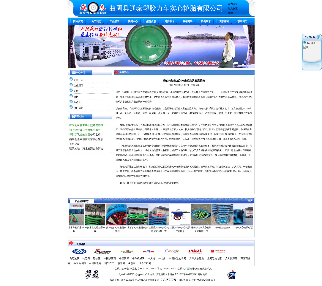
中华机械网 (138, 258)
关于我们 (96, 21)
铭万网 (86, 258)
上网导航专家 (214, 258)
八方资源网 (231, 258)
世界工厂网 (145, 263)
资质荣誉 (224, 21)
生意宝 (131, 263)
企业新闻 (78, 85)
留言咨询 (169, 21)
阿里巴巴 (109, 263)
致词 (76, 96)
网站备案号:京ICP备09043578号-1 (197, 280)
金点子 (77, 102)
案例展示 (206, 21)
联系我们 (242, 21)
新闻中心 (133, 21)
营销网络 (187, 21)
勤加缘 (96, 258)
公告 (76, 91)
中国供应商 (110, 258)
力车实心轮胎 (196, 258)
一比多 (162, 258)
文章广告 (78, 79)
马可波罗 (74, 258)
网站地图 (202, 274)
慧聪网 (121, 263)
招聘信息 (151, 21)
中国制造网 (95, 263)
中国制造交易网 (177, 258)
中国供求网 (80, 263)
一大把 (151, 258)
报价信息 (78, 107)
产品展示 (114, 21)
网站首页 (78, 21)
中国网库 (124, 258)
